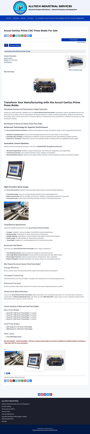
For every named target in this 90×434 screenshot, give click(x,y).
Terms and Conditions (8, 409)
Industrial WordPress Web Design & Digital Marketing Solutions (14, 418)
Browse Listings (15, 45)
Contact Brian (8, 58)
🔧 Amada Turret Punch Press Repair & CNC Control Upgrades (59, 18)
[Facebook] (39, 394)
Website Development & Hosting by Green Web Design (45, 430)
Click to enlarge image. (75, 70)
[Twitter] (48, 394)
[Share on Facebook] (7, 373)
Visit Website (8, 62)
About (23, 18)
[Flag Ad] (9, 373)
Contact (30, 18)
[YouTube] (42, 394)
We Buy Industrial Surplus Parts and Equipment (16, 404)
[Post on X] (5, 373)
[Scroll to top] (82, 429)
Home (8, 18)
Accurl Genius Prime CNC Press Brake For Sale (17, 51)
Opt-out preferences (8, 414)
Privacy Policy (6, 411)
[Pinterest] (51, 394)
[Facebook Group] (45, 394)
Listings (16, 18)
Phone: (6, 60)
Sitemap (4, 421)
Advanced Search (81, 42)
